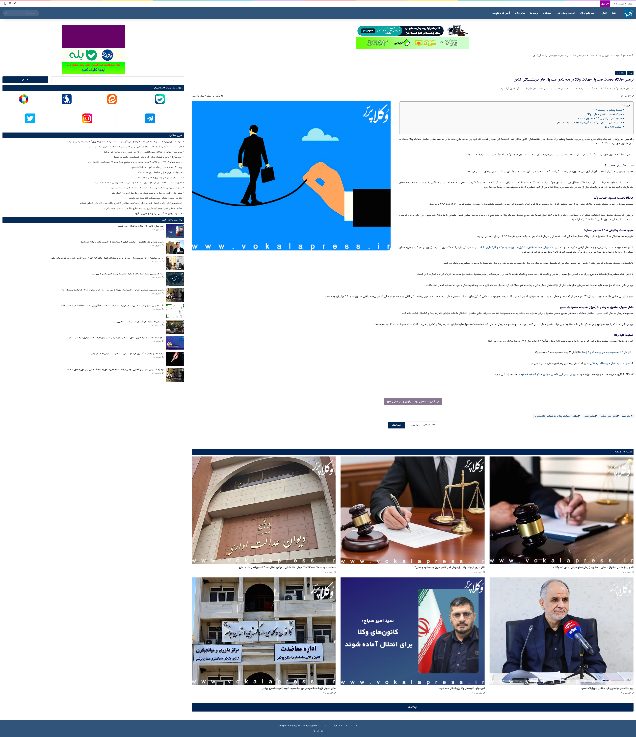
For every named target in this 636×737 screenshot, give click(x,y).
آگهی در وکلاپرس (501, 13)
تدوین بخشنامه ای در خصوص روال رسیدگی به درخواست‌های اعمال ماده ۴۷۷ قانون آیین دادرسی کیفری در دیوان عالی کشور (107, 258)
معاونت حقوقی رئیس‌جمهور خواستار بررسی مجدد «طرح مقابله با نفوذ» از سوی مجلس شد (142, 208)
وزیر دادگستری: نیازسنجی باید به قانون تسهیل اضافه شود (607, 688)
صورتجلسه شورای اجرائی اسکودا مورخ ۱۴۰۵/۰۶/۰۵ (160, 172)
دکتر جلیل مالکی (608, 416)
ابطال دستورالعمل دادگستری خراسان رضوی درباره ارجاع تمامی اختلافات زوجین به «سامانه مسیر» (138, 182)
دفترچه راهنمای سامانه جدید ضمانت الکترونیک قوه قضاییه (155, 198)
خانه (614, 13)
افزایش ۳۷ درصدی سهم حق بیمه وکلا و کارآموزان (605, 352)
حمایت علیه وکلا (613, 127)
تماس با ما (520, 13)
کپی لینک (396, 425)
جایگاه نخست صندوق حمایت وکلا (604, 114)
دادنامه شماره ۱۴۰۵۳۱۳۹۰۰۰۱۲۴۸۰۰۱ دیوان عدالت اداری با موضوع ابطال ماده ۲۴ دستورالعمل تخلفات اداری (287, 567)
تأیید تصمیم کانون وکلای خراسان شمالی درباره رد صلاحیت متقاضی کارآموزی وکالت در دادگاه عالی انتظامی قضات (131, 203)
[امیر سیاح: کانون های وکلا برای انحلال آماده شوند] (412, 631)
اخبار (604, 13)
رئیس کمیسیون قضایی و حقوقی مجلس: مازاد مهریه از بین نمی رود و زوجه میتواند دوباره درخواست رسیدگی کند (112, 290)
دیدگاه (548, 13)
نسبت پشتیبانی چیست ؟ (609, 110)
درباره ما (534, 13)
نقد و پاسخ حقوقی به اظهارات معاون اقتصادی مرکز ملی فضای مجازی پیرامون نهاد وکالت (593, 567)
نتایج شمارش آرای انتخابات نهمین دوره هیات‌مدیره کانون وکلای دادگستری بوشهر (299, 688)
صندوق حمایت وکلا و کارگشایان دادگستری (556, 416)
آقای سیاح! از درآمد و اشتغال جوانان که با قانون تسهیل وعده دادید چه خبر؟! (449, 567)
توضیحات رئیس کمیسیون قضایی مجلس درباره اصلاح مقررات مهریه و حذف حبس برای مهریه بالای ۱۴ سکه (115, 369)
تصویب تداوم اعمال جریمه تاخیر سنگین (610, 363)
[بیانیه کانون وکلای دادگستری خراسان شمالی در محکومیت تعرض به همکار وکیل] (175, 359)
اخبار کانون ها (588, 13)
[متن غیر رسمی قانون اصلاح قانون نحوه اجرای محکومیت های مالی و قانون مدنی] (175, 279)
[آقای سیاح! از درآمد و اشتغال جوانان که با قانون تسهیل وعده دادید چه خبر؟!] (412, 510)
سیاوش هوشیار (337, 725)
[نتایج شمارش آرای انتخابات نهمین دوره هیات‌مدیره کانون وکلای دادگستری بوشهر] (264, 631)
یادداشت (614, 55)
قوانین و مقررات (566, 13)
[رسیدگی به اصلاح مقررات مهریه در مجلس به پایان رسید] (175, 327)
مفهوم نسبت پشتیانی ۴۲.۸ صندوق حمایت (600, 118)
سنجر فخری (589, 416)
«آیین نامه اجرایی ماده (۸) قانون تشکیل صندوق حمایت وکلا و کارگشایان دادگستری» (517, 247)
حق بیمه (626, 416)
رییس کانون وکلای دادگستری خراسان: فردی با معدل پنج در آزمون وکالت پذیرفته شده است (121, 242)
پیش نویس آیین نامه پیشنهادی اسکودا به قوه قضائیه (548, 374)
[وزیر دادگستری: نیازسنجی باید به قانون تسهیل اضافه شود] (562, 631)
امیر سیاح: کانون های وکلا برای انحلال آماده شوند (462, 688)
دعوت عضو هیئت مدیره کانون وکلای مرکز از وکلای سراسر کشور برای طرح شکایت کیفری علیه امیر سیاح (135, 147)
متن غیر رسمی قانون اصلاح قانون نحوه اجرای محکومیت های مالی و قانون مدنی (127, 274)
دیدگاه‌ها (412, 707)
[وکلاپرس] (629, 13)
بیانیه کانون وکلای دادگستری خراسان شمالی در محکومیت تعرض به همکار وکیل (146, 193)
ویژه (630, 72)
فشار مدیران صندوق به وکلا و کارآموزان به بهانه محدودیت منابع (589, 123)
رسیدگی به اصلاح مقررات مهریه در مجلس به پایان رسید (138, 322)
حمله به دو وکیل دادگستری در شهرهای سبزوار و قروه (158, 213)
